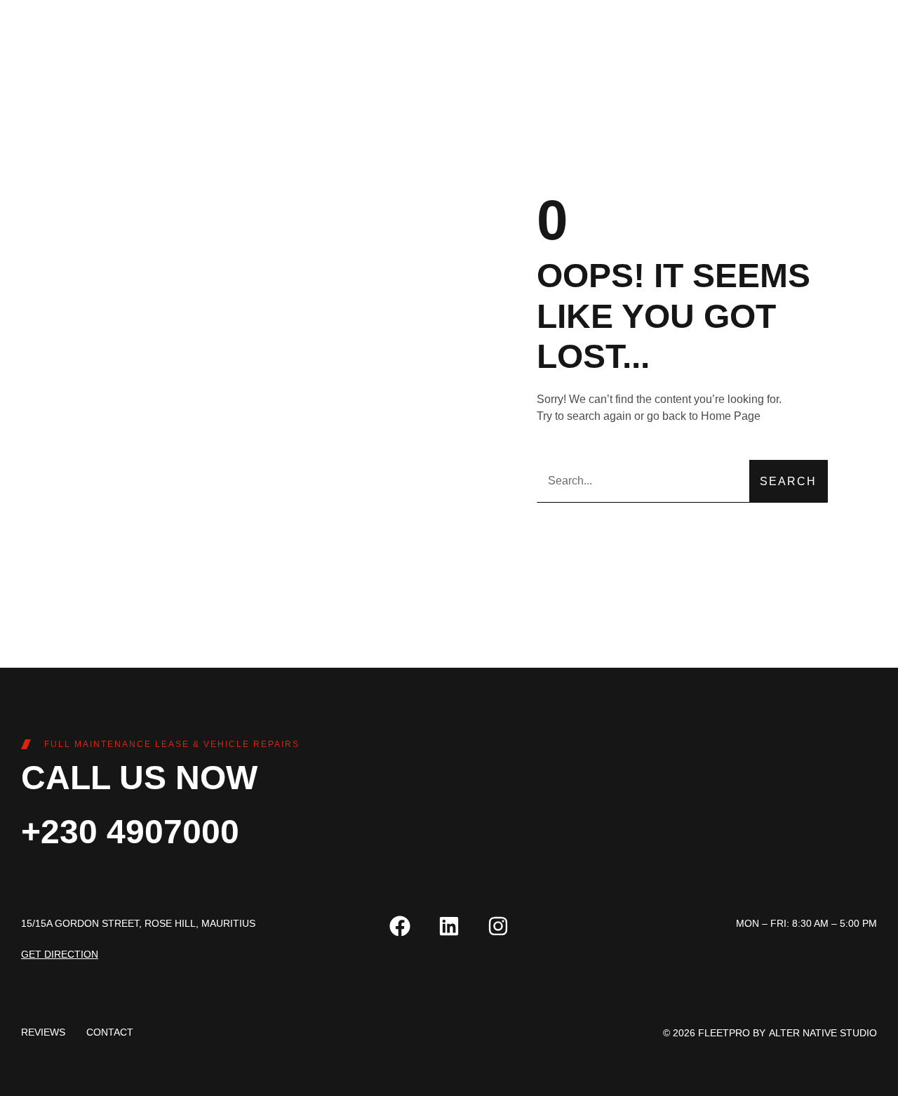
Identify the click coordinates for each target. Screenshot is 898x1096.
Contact (109, 1032)
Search (788, 481)
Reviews (43, 1032)
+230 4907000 (130, 831)
